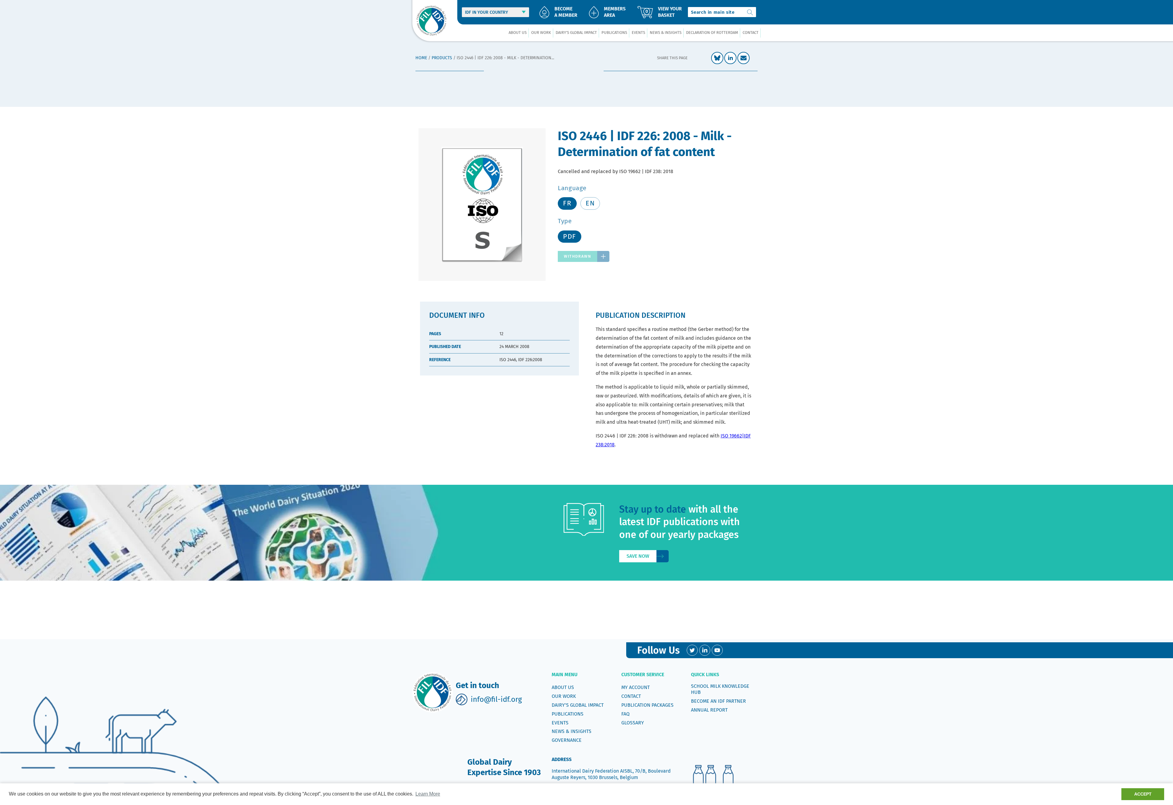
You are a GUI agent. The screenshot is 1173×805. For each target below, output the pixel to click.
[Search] (750, 12)
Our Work (564, 696)
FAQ (625, 714)
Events (560, 723)
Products (442, 57)
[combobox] (722, 12)
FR (567, 203)
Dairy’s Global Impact (578, 705)
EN (590, 203)
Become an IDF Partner (718, 701)
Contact (631, 696)
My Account (635, 687)
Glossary (632, 723)
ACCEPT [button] (1143, 794)
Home (421, 57)
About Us (563, 687)
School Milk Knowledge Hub (720, 689)
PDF (569, 236)
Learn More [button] (427, 793)
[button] (517, 32)
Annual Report (709, 710)
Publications (567, 714)
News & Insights (571, 731)
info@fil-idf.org (496, 699)
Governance (567, 740)
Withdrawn (577, 256)
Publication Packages (647, 705)
